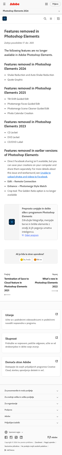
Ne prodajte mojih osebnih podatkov (34, 446)
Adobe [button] (7, 416)
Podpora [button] (8, 410)
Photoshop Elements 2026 (16, 10)
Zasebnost (38, 442)
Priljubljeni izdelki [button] (12, 422)
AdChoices (10, 450)
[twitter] (16, 437)
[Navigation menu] (4, 4)
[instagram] (11, 437)
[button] (46, 4)
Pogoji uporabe (49, 442)
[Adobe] (14, 4)
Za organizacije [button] (11, 403)
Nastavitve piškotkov (12, 446)
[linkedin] (21, 437)
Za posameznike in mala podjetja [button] (19, 390)
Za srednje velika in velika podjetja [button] (19, 397)
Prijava (55, 4)
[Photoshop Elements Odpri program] (58, 18)
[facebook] (6, 437)
